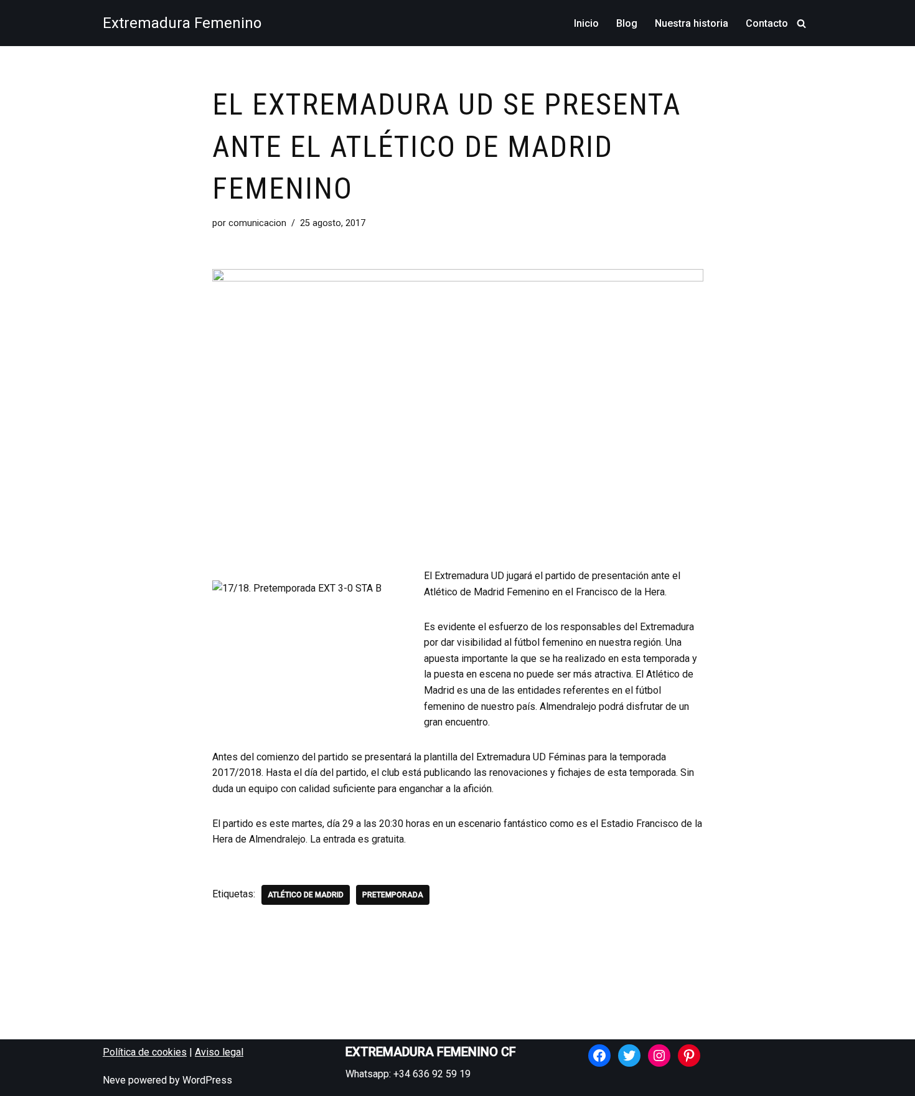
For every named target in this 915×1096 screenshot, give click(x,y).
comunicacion (257, 223)
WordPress (207, 1080)
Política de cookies (145, 1052)
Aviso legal (219, 1052)
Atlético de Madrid (306, 894)
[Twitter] (629, 1055)
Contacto (767, 23)
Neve (114, 1080)
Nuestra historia (691, 23)
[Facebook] (599, 1055)
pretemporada (392, 894)
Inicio (586, 23)
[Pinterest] (689, 1055)
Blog (626, 23)
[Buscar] (801, 23)
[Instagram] (659, 1055)
